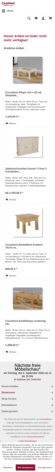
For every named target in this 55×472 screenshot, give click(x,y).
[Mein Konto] (43, 18)
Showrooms (8, 392)
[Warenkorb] (50, 18)
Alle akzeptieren (25, 467)
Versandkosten (46, 419)
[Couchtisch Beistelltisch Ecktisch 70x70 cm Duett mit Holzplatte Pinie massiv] (27, 222)
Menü (10, 10)
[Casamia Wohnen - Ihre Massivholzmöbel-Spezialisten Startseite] (8, 4)
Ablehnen (8, 467)
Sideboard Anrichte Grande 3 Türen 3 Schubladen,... (26, 170)
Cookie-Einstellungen (28, 441)
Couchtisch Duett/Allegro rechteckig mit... (25, 322)
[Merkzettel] (36, 18)
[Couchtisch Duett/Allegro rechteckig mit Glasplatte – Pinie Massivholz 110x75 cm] (27, 298)
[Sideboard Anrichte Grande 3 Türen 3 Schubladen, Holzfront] (27, 146)
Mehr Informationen (42, 459)
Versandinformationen (36, 437)
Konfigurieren (45, 467)
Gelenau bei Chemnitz (29, 379)
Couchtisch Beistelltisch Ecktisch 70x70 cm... (24, 246)
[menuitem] (7, 11)
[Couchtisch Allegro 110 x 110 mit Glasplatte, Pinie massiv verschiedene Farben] (27, 70)
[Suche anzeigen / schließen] (29, 18)
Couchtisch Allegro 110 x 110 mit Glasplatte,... (23, 94)
